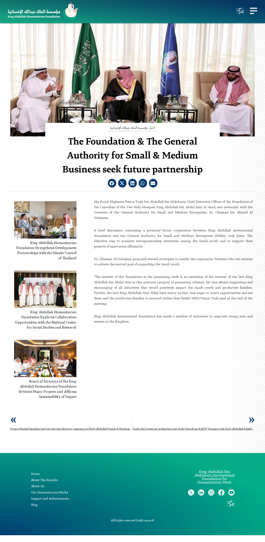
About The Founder (44, 480)
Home (35, 474)
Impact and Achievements (50, 499)
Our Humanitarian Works (49, 493)
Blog (34, 505)
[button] (112, 183)
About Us (37, 486)
